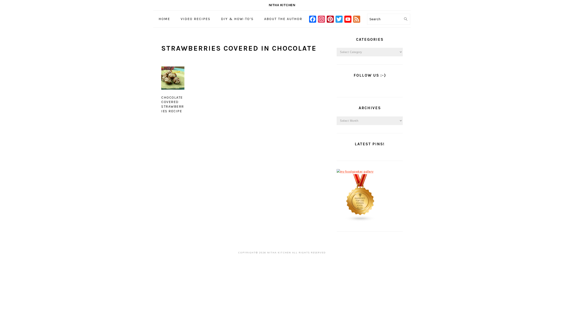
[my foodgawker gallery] (355, 171)
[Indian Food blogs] (360, 220)
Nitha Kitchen (282, 5)
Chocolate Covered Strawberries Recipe (172, 104)
